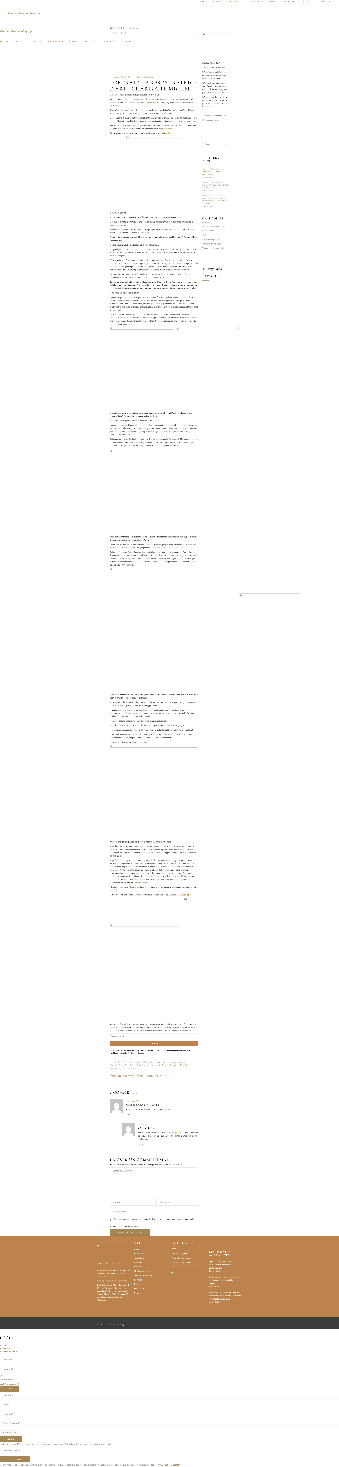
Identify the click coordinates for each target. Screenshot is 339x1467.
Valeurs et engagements (213, 248)
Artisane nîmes (161, 1062)
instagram (138, 894)
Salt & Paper (121, 1325)
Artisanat (128, 1062)
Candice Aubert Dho (105, 1325)
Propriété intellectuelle (181, 1258)
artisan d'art (115, 1062)
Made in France (169, 1065)
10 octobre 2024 (133, 1101)
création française (178, 1062)
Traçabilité (139, 1258)
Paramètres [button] (162, 1464)
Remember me (6, 1379)
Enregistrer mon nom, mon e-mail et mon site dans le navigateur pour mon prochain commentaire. (154, 1219)
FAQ (204, 235)
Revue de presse (141, 1280)
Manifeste (138, 1253)
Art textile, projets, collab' (214, 226)
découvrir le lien (141, 882)
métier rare (115, 1068)
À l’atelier (138, 1262)
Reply (130, 1114)
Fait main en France (139, 1065)
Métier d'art (184, 1065)
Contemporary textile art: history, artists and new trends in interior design (215, 185)
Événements (139, 1288)
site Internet (182, 894)
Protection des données (181, 1262)
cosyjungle (148, 1128)
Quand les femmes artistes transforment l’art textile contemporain (213, 172)
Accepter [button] (175, 1464)
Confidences (208, 230)
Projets (137, 1266)
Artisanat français (143, 1062)
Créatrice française (119, 1065)
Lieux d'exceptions (210, 239)
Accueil (137, 1249)
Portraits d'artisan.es (144, 76)
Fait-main (155, 1065)
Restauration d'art (131, 1068)
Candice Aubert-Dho (122, 76)
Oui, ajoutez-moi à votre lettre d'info (128, 1226)
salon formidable (145, 102)
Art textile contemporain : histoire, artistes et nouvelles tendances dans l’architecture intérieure (214, 199)
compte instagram (166, 128)
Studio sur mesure (142, 1271)
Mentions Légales (179, 1253)
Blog (136, 1284)
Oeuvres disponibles (143, 1275)
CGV (173, 1249)
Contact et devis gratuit (212, 120)
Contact (190, 1030)
